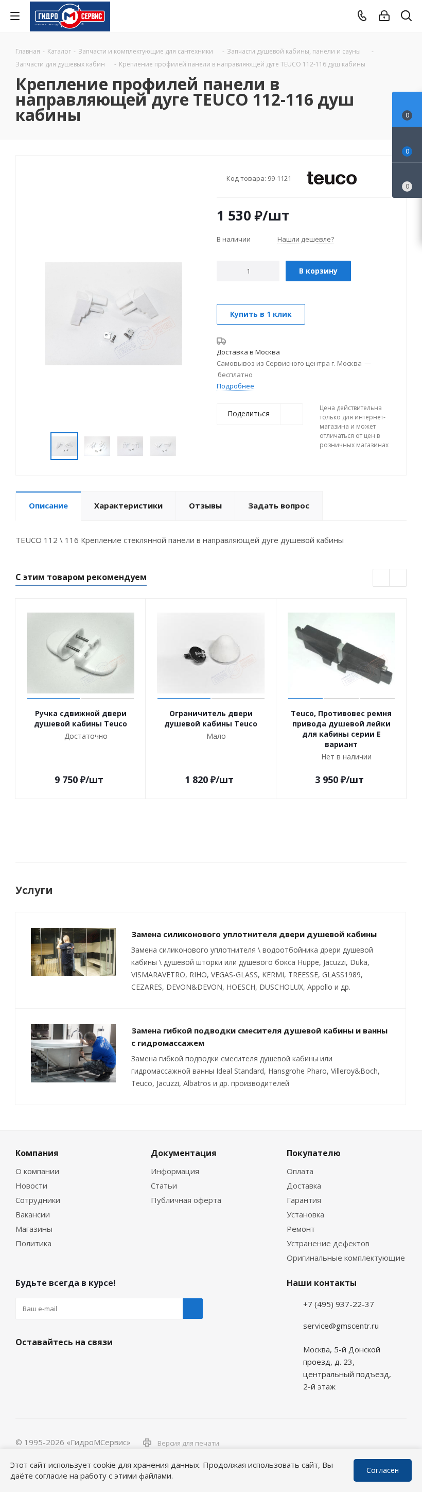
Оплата (300, 1171)
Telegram (404, 1420)
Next (188, 446)
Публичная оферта (186, 1200)
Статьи (164, 1185)
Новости (31, 1185)
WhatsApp (404, 1447)
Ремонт (301, 1229)
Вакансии (32, 1214)
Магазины (33, 1229)
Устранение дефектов (328, 1243)
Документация (184, 1153)
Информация (175, 1171)
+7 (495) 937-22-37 (338, 1304)
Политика (33, 1243)
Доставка (304, 1185)
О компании (37, 1171)
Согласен (382, 1470)
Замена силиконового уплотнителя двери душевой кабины (254, 934)
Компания (37, 1153)
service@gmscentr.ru (341, 1325)
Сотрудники (37, 1200)
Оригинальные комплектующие (346, 1257)
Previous (38, 446)
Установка (305, 1214)
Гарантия (304, 1200)
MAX (77, 1366)
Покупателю (314, 1153)
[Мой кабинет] (384, 16)
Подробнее (235, 386)
